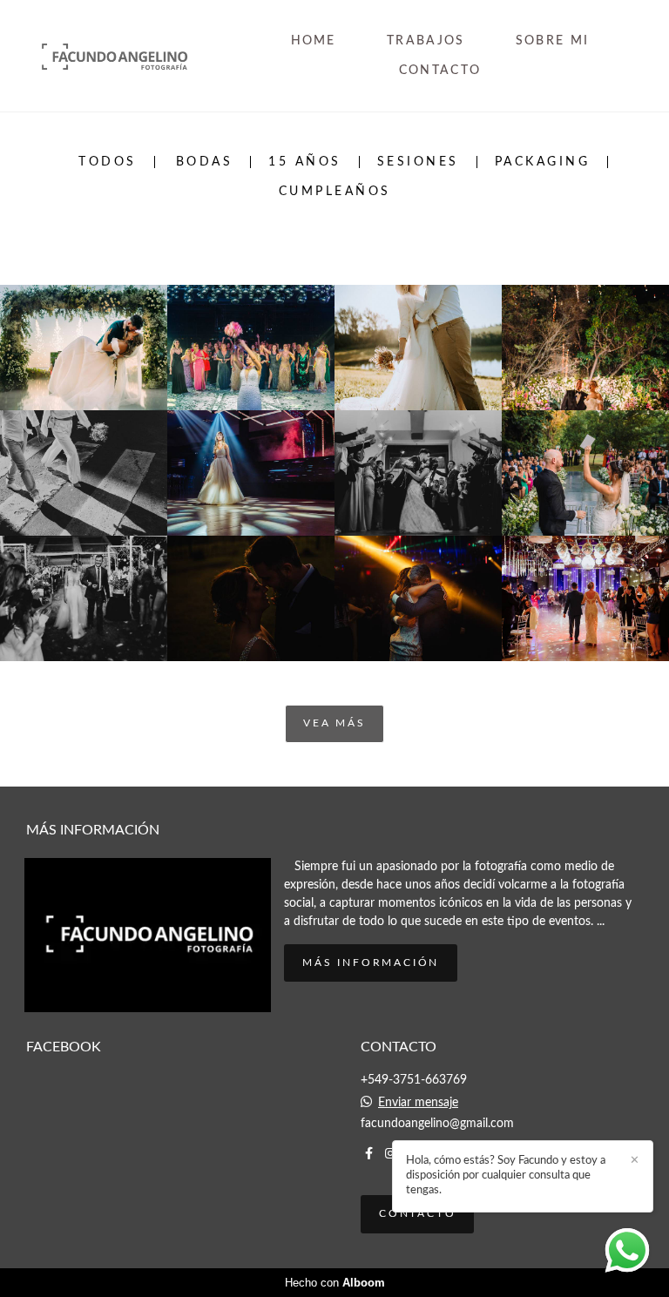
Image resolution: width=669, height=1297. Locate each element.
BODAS (204, 162)
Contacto (417, 1214)
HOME (313, 41)
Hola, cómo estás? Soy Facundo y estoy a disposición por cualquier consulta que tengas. (505, 1175)
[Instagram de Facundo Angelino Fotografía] (390, 1153)
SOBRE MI (552, 41)
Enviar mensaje (418, 1103)
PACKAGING (543, 162)
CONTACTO (440, 70)
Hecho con (335, 1282)
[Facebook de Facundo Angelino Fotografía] (369, 1153)
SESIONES (418, 162)
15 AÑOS (304, 162)
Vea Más (334, 723)
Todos (107, 162)
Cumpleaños (335, 192)
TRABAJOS (425, 41)
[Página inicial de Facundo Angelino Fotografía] (135, 55)
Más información (370, 963)
